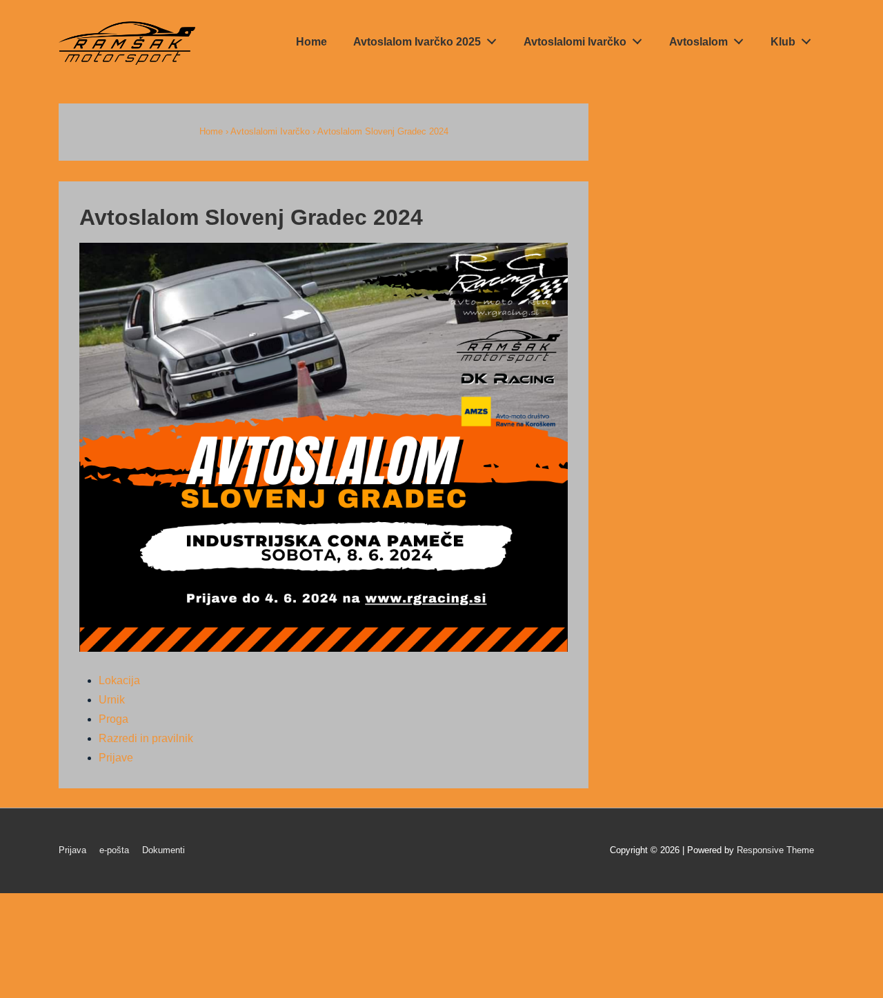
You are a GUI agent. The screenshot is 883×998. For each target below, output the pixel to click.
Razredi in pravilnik (146, 738)
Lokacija (119, 680)
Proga (113, 719)
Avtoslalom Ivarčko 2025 (417, 42)
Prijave (116, 758)
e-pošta (114, 850)
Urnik (112, 700)
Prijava (72, 850)
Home (311, 42)
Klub (783, 42)
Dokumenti (163, 850)
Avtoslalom (698, 42)
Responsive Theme (775, 850)
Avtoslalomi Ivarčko (575, 42)
